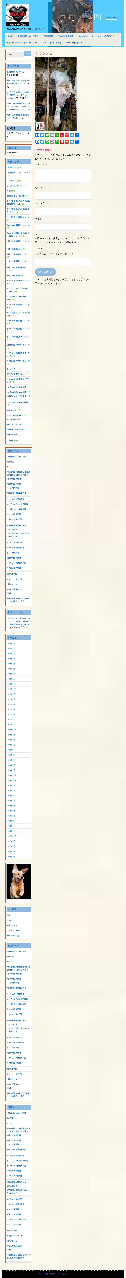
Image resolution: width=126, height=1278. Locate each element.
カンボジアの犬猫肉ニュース (18, 217)
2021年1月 (11, 725)
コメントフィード (14, 930)
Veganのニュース (86, 36)
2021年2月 (11, 719)
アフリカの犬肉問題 (15, 519)
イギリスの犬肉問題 (15, 543)
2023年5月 (11, 664)
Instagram (112, 18)
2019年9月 (11, 785)
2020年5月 (11, 750)
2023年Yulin (11, 168)
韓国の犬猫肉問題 (14, 484)
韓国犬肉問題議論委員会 (16, 493)
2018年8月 (11, 816)
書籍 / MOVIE (13, 43)
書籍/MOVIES (12, 410)
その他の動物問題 (65, 36)
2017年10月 (11, 836)
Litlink (9, 593)
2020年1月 (11, 770)
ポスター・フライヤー (15, 579)
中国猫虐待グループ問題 (28, 36)
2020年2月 (11, 765)
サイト (38, 219)
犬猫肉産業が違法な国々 (16, 525)
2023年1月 (11, 679)
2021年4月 (11, 714)
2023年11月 (11, 649)
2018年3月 (11, 826)
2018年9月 (11, 811)
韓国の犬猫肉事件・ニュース (18, 254)
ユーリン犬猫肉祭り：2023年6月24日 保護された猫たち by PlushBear (18, 107)
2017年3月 (11, 846)
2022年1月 (11, 699)
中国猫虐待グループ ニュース (18, 173)
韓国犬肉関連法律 (14, 275)
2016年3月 (11, 851)
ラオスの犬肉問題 (14, 514)
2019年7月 (11, 790)
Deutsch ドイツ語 (14, 424)
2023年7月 (11, 659)
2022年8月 (11, 694)
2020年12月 (11, 730)
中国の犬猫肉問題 (14, 479)
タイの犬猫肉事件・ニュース (18, 361)
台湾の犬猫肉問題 (14, 558)
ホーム (9, 467)
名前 (38, 187)
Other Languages (72, 43)
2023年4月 (11, 669)
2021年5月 (11, 709)
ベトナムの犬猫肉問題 (15, 499)
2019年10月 (11, 780)
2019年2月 (11, 806)
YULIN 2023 (11, 181)
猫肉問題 (10, 462)
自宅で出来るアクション (16, 374)
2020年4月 (11, 755)
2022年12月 (11, 684)
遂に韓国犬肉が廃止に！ (16, 72)
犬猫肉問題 (48, 36)
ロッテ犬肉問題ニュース (16, 261)
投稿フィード (12, 925)
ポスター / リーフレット (34, 43)
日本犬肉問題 (12, 529)
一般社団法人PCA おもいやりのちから (12, 26)
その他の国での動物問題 (16, 387)
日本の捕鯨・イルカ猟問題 (17, 402)
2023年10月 (11, 654)
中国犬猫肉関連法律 (15, 249)
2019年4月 (11, 796)
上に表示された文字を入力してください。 (56, 254)
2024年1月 (11, 643)
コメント (41, 164)
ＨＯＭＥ (10, 441)
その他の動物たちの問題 (16, 392)
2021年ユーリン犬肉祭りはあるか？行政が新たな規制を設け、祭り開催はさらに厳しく (18, 621)
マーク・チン (12, 369)
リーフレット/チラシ (15, 186)
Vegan (9, 191)
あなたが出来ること (106, 36)
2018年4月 (11, 821)
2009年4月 (11, 856)
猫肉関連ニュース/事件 (16, 196)
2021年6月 (11, 704)
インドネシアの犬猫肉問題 (17, 504)
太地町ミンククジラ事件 (16, 396)
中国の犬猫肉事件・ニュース (18, 241)
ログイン (10, 920)
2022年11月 (11, 689)
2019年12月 (11, 775)
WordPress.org (13, 936)
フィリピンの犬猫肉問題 (16, 563)
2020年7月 (11, 740)
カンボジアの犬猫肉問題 (16, 509)
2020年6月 (11, 745)
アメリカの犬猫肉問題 (15, 548)
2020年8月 (11, 735)
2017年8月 (11, 841)
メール (40, 203)
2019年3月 (11, 801)
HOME (10, 36)
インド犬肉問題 (13, 553)
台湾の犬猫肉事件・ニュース (18, 345)
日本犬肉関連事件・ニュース (18, 225)
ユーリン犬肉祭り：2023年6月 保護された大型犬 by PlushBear (18, 95)
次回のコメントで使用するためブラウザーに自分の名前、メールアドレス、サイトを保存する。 (62, 240)
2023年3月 (11, 674)
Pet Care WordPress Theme (53, 1274)
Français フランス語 (15, 429)
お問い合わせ (55, 43)
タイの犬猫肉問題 (14, 568)
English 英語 (12, 435)
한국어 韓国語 (12, 419)
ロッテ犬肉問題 (13, 488)
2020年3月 (11, 760)
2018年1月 (11, 831)
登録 (8, 915)
